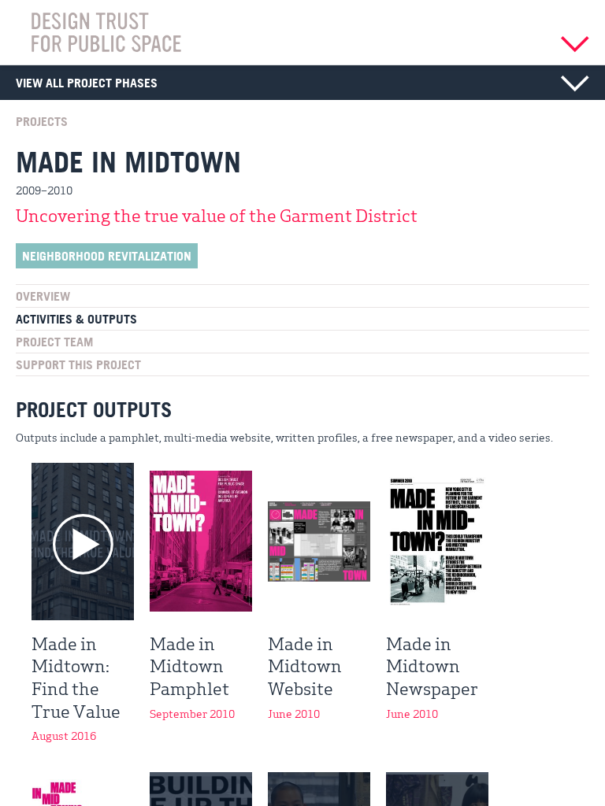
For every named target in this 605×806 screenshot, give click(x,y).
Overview (43, 296)
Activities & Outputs (76, 319)
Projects (42, 121)
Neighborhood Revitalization (106, 256)
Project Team (54, 341)
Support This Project (78, 364)
